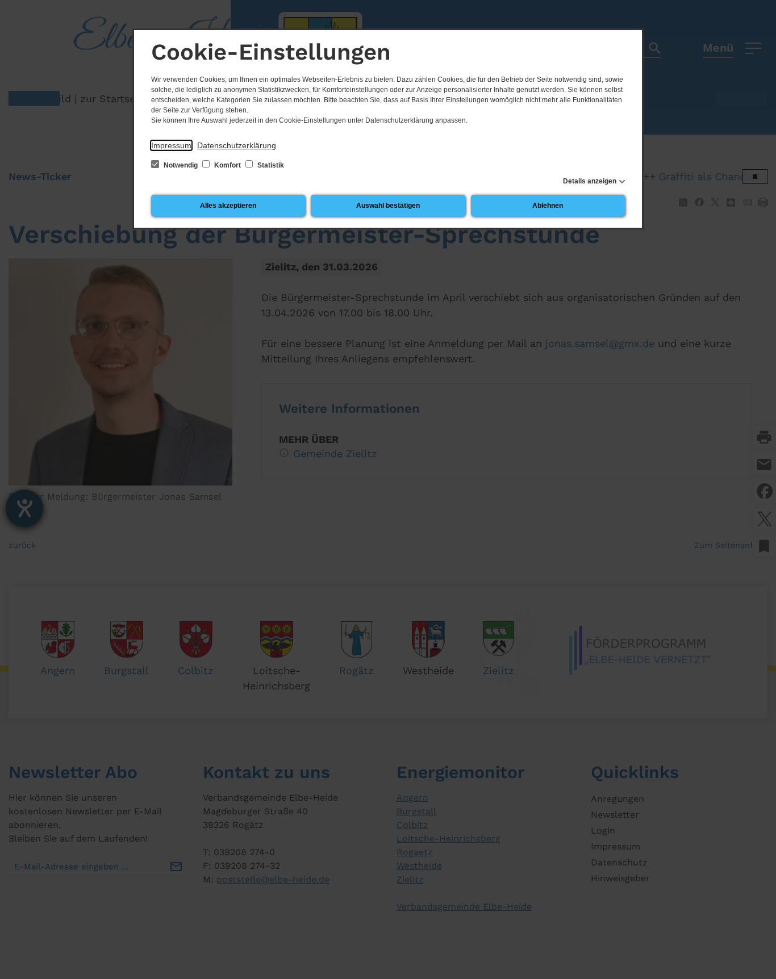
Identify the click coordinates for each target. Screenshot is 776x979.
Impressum (171, 145)
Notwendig (180, 165)
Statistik (270, 165)
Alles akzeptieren (228, 206)
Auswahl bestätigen (388, 206)
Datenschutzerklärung (236, 145)
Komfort (227, 165)
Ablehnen (547, 206)
